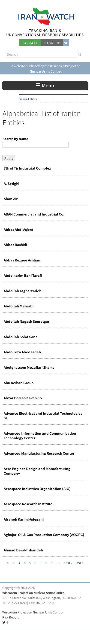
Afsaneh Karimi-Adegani (24, 519)
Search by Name (15, 138)
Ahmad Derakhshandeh (23, 550)
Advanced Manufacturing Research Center (39, 453)
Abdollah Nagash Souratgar (26, 321)
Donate (30, 43)
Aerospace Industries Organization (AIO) (37, 488)
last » (79, 562)
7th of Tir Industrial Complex (27, 168)
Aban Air (11, 198)
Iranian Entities (28, 99)
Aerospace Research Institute (28, 503)
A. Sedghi (11, 183)
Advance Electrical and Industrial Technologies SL (43, 415)
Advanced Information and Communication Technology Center (40, 435)
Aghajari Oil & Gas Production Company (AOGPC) (44, 534)
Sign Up (52, 43)
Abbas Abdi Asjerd (18, 229)
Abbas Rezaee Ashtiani (22, 260)
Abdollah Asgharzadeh (22, 290)
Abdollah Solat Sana (21, 336)
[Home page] (45, 23)
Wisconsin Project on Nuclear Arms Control (33, 592)
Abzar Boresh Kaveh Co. (23, 397)
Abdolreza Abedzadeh (22, 352)
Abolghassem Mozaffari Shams (29, 367)
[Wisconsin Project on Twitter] (66, 42)
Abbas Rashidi (15, 244)
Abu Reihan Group (19, 382)
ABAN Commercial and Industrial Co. (34, 214)
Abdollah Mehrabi (18, 306)
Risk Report (10, 617)
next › (67, 562)
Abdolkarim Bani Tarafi (23, 275)
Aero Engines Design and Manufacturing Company (37, 471)
